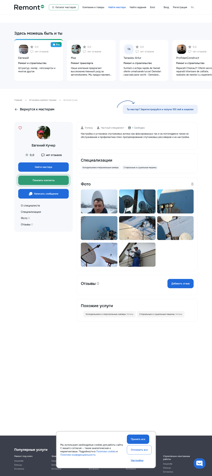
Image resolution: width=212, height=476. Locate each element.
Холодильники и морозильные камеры (109, 314)
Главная (18, 100)
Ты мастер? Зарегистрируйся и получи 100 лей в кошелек (160, 109)
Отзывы (27, 224)
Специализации (31, 212)
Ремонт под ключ (23, 456)
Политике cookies (106, 451)
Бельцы (18, 464)
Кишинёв (18, 460)
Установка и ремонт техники (42, 100)
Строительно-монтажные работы (176, 458)
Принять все (138, 439)
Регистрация (180, 7)
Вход (166, 7)
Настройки (137, 460)
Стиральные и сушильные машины (160, 314)
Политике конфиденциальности (77, 454)
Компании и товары (93, 7)
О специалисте (30, 205)
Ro (192, 7)
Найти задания (138, 7)
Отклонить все (139, 449)
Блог (152, 7)
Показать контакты (43, 180)
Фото (25, 218)
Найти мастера (117, 7)
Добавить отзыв (180, 283)
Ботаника (19, 468)
